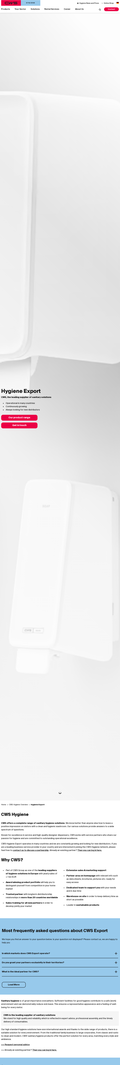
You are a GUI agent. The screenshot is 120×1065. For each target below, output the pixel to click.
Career (67, 9)
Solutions (35, 9)
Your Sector (20, 9)
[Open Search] (100, 9)
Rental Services (51, 9)
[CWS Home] (20, 3)
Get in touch (19, 425)
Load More (14, 985)
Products (5, 9)
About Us (79, 9)
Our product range (19, 418)
